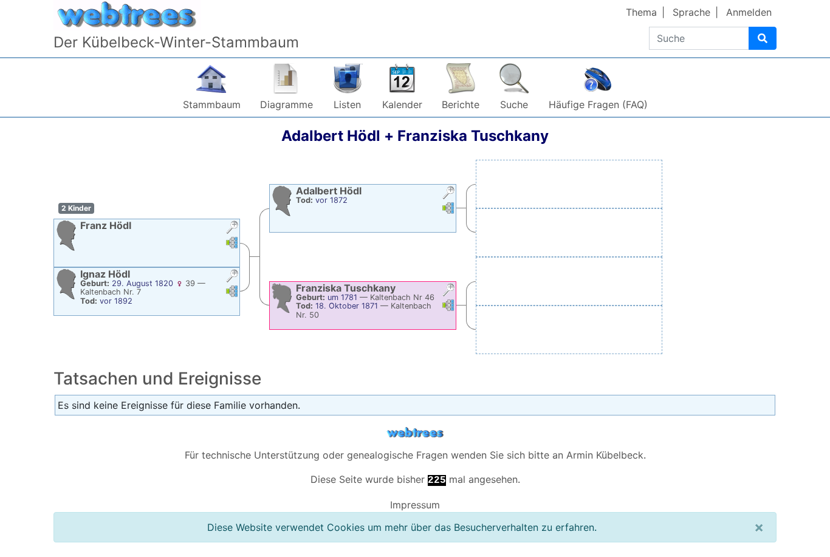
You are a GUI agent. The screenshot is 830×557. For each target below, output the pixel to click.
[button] (232, 228)
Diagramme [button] (286, 104)
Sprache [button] (691, 12)
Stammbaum (212, 104)
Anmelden (749, 12)
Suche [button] (514, 104)
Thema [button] (641, 12)
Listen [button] (347, 104)
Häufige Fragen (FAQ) (598, 104)
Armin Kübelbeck (604, 455)
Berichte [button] (460, 104)
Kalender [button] (402, 104)
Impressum (415, 505)
